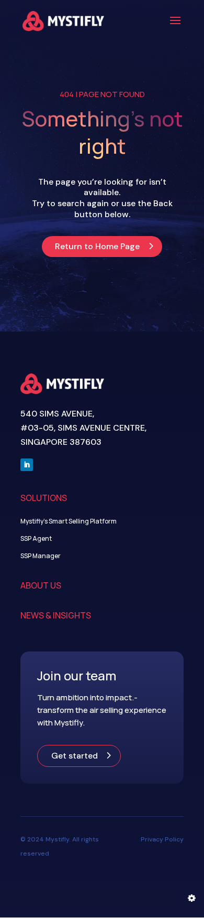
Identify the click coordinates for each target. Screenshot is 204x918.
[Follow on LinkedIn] (26, 464)
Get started (74, 755)
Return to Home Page (97, 246)
